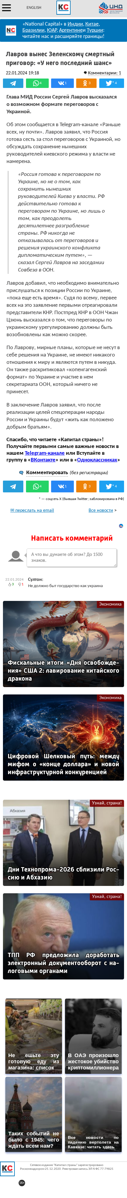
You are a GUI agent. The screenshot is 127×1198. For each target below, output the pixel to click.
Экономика (110, 604)
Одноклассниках (97, 460)
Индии (75, 24)
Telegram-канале (45, 453)
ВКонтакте (43, 460)
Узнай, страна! (107, 803)
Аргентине (71, 30)
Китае (92, 24)
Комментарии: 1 (104, 73)
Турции (95, 30)
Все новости (101, 510)
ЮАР (52, 30)
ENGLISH (34, 8)
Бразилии (33, 30)
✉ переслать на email (32, 510)
